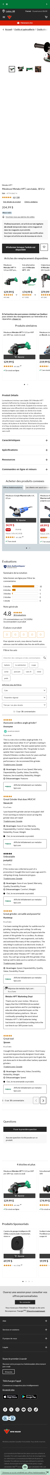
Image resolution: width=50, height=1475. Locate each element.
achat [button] (6, 672)
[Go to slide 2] (21, 69)
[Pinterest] (30, 1410)
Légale (5, 1347)
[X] (11, 1410)
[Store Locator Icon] (3, 11)
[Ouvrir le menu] (4, 17)
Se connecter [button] (25, 1302)
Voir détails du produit (12, 202)
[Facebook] (5, 1410)
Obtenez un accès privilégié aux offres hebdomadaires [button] (23, 1472)
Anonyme (8, 727)
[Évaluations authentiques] (14, 567)
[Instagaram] (17, 1410)
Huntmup (7, 918)
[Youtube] (24, 1410)
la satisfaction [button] (20, 665)
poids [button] (6, 678)
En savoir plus (8, 1390)
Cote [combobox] (6, 690)
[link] (12, 197)
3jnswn (6, 1042)
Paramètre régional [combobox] (11, 698)
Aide (4, 1321)
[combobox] (26, 705)
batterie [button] (7, 665)
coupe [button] (33, 665)
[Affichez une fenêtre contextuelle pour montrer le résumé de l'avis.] (17, 295)
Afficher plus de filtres (12, 685)
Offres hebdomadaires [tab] (12, 487)
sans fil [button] (28, 672)
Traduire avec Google (12, 764)
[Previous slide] (3, 4)
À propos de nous (10, 1338)
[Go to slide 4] (38, 69)
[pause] (7, 4)
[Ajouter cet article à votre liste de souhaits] (44, 247)
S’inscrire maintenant (36, 1311)
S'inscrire (8, 1372)
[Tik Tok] (36, 1410)
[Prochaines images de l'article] (45, 55)
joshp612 (7, 860)
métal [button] (39, 672)
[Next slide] (46, 4)
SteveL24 (7, 803)
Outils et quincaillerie (24, 29)
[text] (11, 296)
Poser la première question (25, 1129)
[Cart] (46, 17)
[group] (10, 529)
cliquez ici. (16, 319)
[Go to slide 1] (12, 69)
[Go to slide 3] (29, 69)
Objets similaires (31, 202)
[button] (19, 357)
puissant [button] (17, 672)
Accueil (8, 29)
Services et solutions (11, 1330)
